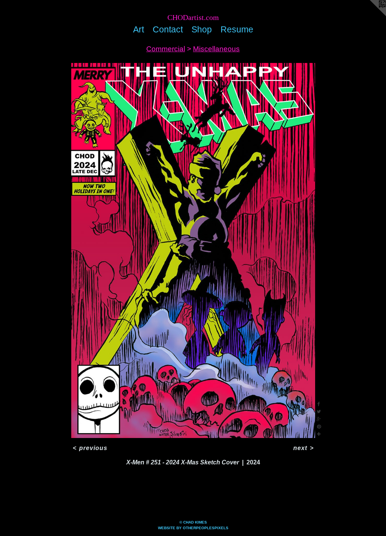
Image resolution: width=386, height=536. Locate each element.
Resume (237, 29)
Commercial (165, 49)
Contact (168, 29)
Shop (201, 29)
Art (138, 29)
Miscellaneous (216, 49)
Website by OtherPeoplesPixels (193, 528)
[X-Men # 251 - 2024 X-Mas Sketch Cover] (193, 250)
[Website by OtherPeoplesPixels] (371, 15)
